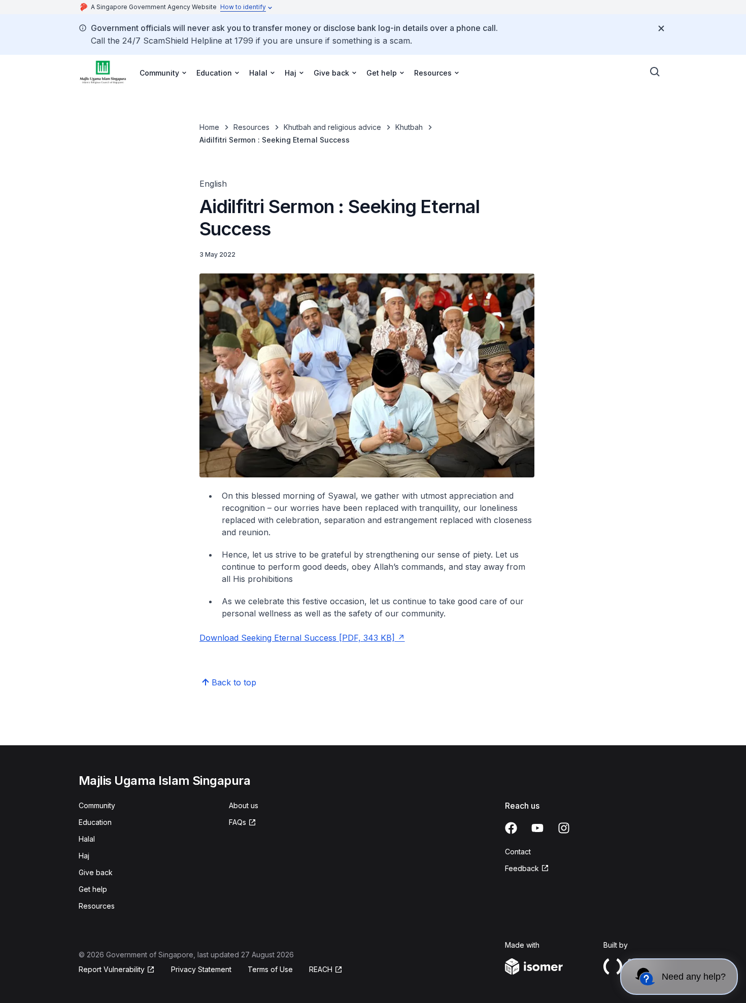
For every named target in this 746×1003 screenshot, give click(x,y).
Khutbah (409, 127)
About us (243, 805)
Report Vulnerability (112, 969)
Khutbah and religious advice (332, 127)
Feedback (522, 868)
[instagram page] (564, 828)
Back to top (234, 682)
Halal (87, 839)
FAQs (237, 822)
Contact (518, 851)
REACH (320, 969)
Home (209, 127)
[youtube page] (537, 828)
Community (97, 805)
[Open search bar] (655, 72)
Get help (93, 889)
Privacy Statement (201, 969)
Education (95, 822)
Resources (251, 127)
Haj (84, 855)
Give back (96, 872)
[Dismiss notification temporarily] (661, 28)
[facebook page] (511, 828)
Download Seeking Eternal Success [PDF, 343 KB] (297, 638)
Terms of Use (270, 969)
